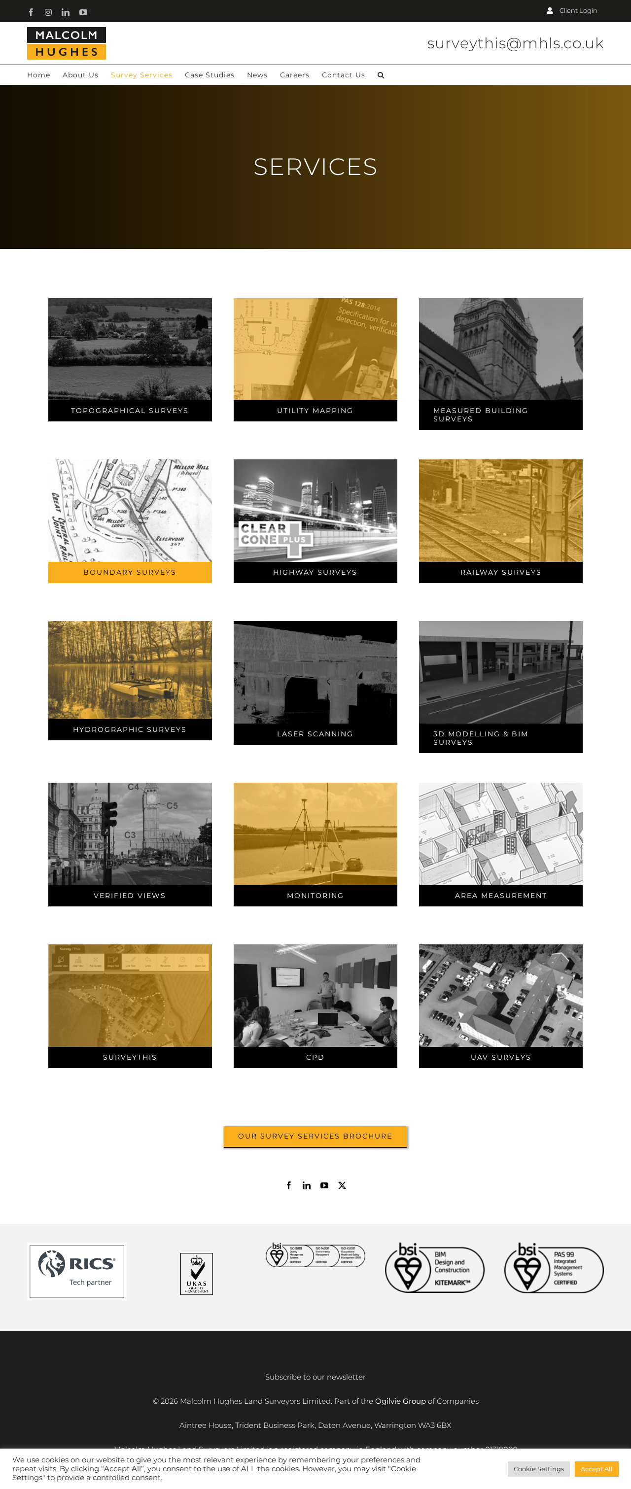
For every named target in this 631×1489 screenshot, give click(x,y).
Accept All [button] (597, 1469)
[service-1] (130, 302)
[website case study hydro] (130, 624)
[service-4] (130, 463)
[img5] (316, 463)
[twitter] (342, 1185)
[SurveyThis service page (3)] (130, 948)
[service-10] (130, 786)
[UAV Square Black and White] (501, 948)
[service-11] (501, 786)
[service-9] (501, 624)
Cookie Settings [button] (539, 1469)
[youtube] (324, 1185)
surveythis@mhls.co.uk (515, 43)
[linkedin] (307, 1185)
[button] (381, 75)
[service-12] (316, 786)
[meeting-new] (316, 948)
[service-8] (316, 624)
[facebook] (289, 1185)
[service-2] (316, 302)
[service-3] (501, 302)
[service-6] (501, 463)
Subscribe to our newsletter (315, 1377)
